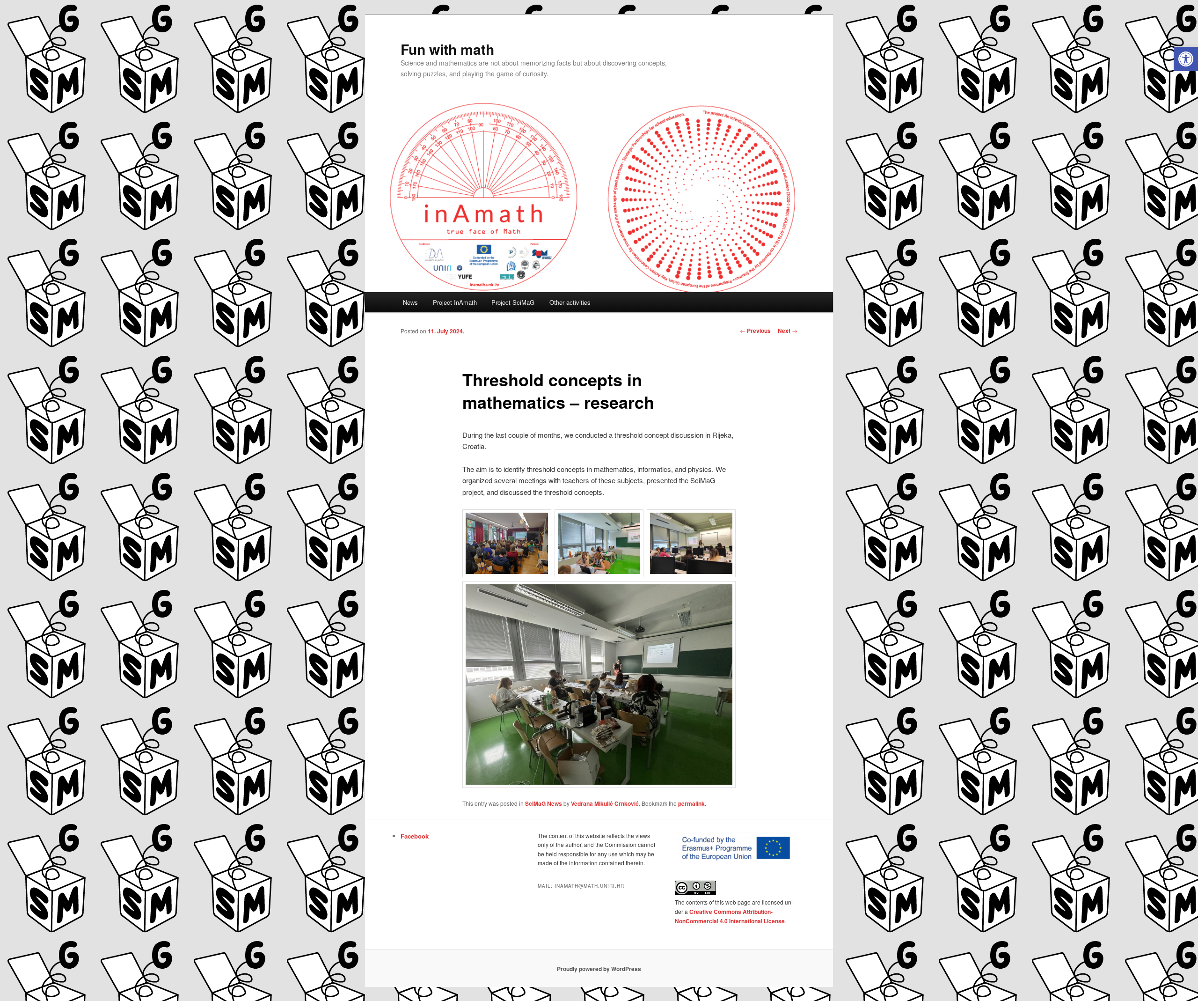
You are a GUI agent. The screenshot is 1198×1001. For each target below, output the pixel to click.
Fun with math (447, 49)
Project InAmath (455, 302)
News (410, 302)
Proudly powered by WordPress (599, 968)
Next (787, 330)
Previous (755, 330)
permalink (691, 803)
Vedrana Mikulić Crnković (605, 803)
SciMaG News (543, 803)
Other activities (570, 302)
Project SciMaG (512, 302)
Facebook (415, 836)
